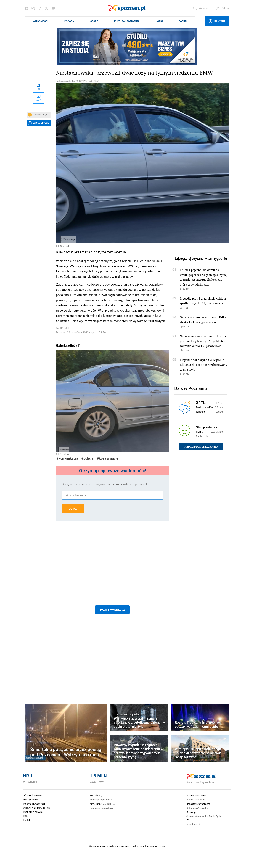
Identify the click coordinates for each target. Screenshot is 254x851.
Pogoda (69, 21)
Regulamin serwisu (33, 811)
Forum (183, 21)
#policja (87, 458)
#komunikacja (67, 458)
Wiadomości (40, 21)
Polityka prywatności (34, 803)
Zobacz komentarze (112, 609)
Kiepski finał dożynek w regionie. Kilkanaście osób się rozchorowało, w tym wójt (203, 364)
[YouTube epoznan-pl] (53, 8)
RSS (25, 815)
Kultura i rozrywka (126, 21)
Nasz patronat (30, 799)
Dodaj (73, 508)
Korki (159, 21)
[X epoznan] (46, 8)
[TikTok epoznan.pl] (39, 8)
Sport (94, 21)
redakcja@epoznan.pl (101, 799)
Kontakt (219, 20)
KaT (66, 328)
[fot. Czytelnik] (112, 163)
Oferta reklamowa (32, 795)
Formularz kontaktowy (101, 807)
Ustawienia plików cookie (36, 807)
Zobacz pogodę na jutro (201, 447)
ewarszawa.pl (122, 845)
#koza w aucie (107, 458)
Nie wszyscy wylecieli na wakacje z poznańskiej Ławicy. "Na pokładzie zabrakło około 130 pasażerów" (203, 341)
